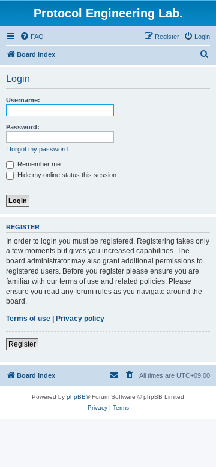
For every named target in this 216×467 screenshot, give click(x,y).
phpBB (76, 396)
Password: (23, 127)
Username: (23, 100)
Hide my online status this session (66, 174)
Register (22, 344)
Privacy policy (80, 318)
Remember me (38, 164)
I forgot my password (37, 149)
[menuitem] (32, 36)
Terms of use (28, 318)
